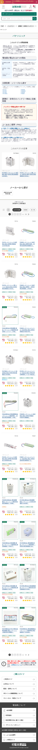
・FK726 (4, 91)
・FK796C (4, 93)
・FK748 (4, 92)
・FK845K (23, 91)
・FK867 (22, 93)
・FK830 (22, 92)
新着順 (25, 210)
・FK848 (22, 89)
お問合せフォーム (16, 664)
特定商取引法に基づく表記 (14, 720)
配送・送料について (10, 688)
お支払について (9, 684)
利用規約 (9, 715)
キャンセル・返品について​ (12, 698)
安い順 (33, 210)
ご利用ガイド (8, 679)
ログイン (30, 7)
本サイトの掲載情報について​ (13, 693)
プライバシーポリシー (13, 725)
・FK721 (4, 89)
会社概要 (9, 710)
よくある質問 (10, 735)
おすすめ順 (17, 210)
